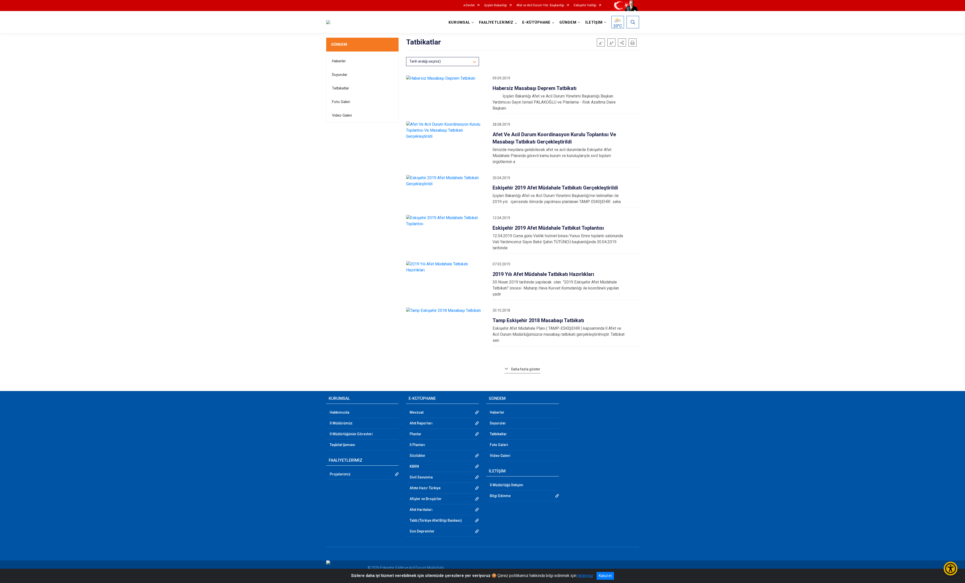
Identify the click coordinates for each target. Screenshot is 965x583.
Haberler (339, 61)
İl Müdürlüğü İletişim (506, 485)
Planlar (415, 434)
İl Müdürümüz (341, 423)
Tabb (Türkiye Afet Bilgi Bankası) (436, 520)
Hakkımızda (339, 412)
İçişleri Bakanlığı (495, 5)
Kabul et (605, 576)
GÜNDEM (339, 44)
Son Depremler (422, 531)
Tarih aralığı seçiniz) (425, 61)
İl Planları (417, 445)
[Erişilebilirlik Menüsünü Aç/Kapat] (950, 568)
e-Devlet (469, 5)
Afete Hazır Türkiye (425, 488)
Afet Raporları (421, 423)
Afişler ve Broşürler (426, 499)
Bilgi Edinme (500, 496)
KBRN (414, 466)
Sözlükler (417, 456)
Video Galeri (342, 115)
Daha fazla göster (525, 369)
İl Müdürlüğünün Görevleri (351, 434)
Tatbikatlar (340, 88)
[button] (622, 42)
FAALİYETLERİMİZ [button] (496, 22)
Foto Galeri (341, 102)
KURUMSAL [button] (459, 22)
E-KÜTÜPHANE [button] (536, 22)
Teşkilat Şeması (342, 445)
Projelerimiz (340, 474)
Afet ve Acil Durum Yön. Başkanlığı (540, 5)
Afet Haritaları (421, 510)
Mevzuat (416, 412)
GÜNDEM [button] (567, 22)
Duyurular (339, 74)
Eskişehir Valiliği (585, 5)
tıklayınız (585, 575)
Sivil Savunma (421, 477)
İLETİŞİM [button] (594, 22)
